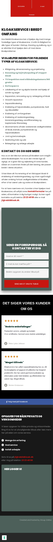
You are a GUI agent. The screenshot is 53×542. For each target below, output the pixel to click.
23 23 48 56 (28, 197)
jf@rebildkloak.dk (10, 200)
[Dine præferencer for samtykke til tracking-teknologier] (4, 537)
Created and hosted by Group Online (36, 520)
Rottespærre (12, 86)
